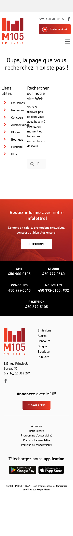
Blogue (15, 132)
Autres (42, 336)
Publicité (17, 147)
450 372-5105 (36, 306)
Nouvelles (17, 110)
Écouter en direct (58, 29)
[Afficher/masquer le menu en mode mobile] (68, 41)
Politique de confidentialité (36, 445)
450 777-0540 (53, 273)
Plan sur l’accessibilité (36, 440)
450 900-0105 (19, 273)
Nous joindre (36, 431)
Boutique (17, 139)
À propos (36, 426)
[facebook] (6, 381)
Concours (17, 117)
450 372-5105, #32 (53, 290)
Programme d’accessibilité (36, 436)
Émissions (18, 103)
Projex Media (43, 489)
